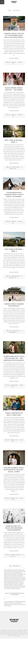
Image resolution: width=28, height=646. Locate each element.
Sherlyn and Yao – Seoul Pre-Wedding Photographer (14, 528)
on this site (21, 587)
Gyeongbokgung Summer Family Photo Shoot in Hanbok (14, 194)
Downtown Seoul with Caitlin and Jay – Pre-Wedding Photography (14, 358)
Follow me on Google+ (16, 588)
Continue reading (14, 58)
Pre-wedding (15, 385)
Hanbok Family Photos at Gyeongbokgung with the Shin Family (14, 35)
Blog (15, 330)
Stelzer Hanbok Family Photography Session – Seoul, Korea (14, 469)
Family (14, 62)
